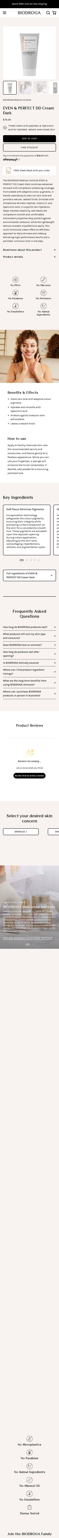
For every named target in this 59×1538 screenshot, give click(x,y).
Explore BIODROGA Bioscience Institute (27, 938)
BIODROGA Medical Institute (17, 100)
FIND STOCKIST (29, 147)
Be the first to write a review (29, 775)
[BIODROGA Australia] (29, 12)
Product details (13, 256)
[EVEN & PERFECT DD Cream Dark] (10, 88)
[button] (48, 13)
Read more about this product (22, 249)
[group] (29, 4)
